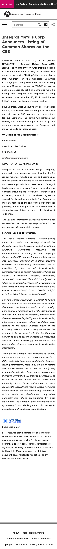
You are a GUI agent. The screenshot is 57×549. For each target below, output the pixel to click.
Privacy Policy (36, 544)
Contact (50, 544)
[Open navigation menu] (4, 24)
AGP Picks (7, 4)
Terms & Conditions (41, 538)
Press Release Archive (33, 532)
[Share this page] (53, 24)
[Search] (39, 24)
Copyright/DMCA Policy (15, 544)
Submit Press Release (17, 538)
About (16, 532)
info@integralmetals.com (15, 158)
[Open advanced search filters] (46, 24)
